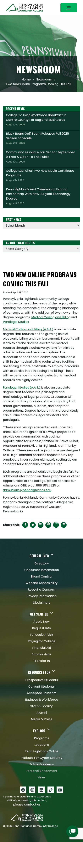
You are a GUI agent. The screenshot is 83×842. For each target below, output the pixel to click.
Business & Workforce (41, 699)
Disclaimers (41, 602)
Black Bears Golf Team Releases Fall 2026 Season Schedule (37, 138)
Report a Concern (41, 589)
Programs (41, 738)
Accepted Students (41, 693)
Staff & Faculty (41, 706)
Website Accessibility (41, 583)
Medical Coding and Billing (50, 317)
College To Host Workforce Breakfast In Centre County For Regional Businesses (36, 119)
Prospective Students (41, 680)
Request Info (41, 628)
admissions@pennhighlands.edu (27, 490)
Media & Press (41, 719)
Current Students (41, 686)
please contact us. (27, 804)
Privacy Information (42, 596)
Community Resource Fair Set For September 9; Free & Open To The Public (40, 156)
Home (26, 79)
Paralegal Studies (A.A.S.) (21, 387)
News (41, 777)
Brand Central (41, 576)
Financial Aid (41, 648)
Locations (41, 745)
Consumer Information (41, 570)
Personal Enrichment (42, 771)
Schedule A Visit (41, 634)
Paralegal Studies (16, 322)
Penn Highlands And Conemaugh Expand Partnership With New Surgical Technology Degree (38, 196)
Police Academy (41, 764)
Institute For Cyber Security (41, 758)
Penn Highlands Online (41, 751)
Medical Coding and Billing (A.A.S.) (28, 329)
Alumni (41, 712)
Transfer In (41, 661)
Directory (41, 563)
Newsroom (44, 79)
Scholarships (41, 654)
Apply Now (41, 621)
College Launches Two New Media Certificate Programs (40, 175)
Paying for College (41, 641)
